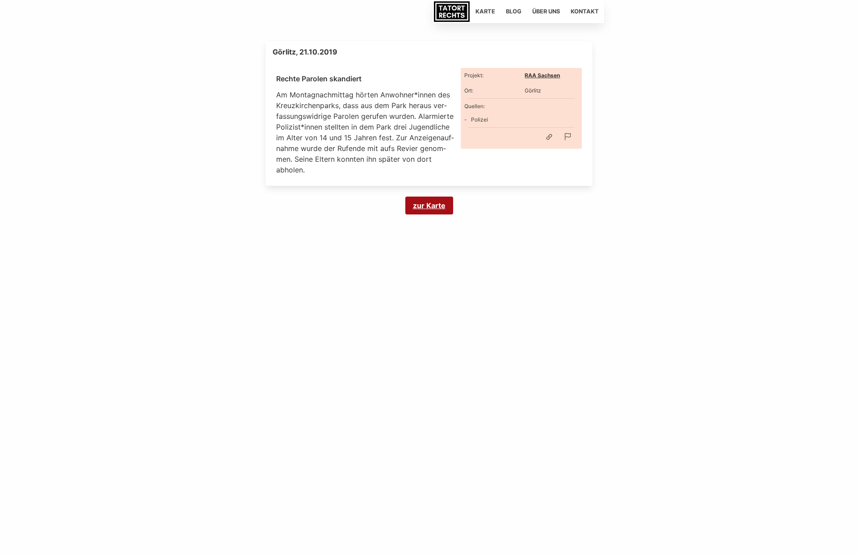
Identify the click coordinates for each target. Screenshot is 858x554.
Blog (514, 11)
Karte (485, 11)
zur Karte (429, 205)
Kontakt (585, 11)
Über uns (546, 11)
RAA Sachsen (542, 75)
